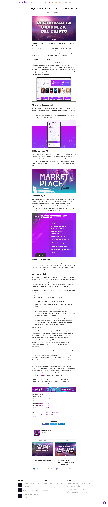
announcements (46, 487)
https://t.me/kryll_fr (44, 403)
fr (42, 458)
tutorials (45, 489)
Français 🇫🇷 (47, 2)
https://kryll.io (41, 394)
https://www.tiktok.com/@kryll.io (44, 414)
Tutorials (40, 2)
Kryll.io (60, 2)
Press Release (46, 485)
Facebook (46, 423)
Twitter (54, 423)
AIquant (51, 483)
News (62, 483)
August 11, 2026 (26, 486)
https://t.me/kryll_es (44, 405)
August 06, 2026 (26, 492)
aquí (42, 375)
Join (70, 2)
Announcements (32, 2)
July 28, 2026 (25, 497)
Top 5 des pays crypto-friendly (43, 460)
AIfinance (45, 483)
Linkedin (62, 423)
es (65, 458)
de (52, 487)
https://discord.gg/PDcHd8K (43, 407)
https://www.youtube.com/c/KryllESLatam (48, 412)
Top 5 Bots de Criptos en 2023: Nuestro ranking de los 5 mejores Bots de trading (65, 462)
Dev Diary (56, 483)
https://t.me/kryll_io (44, 401)
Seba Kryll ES (47, 430)
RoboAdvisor (53, 485)
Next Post (65, 440)
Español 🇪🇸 (54, 2)
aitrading (59, 485)
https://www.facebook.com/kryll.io (46, 410)
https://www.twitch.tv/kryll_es (43, 398)
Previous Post (42, 440)
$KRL (66, 2)
